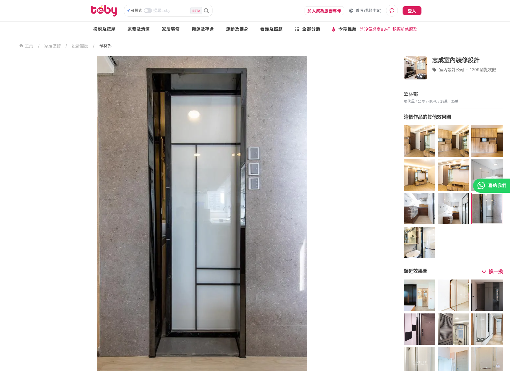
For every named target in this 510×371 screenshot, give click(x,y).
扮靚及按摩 (104, 29)
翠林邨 (105, 45)
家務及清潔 (139, 29)
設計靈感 (80, 45)
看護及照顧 (271, 29)
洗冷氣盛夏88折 (375, 29)
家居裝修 (171, 29)
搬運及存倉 (203, 29)
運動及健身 (237, 29)
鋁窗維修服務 (405, 29)
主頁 (29, 46)
